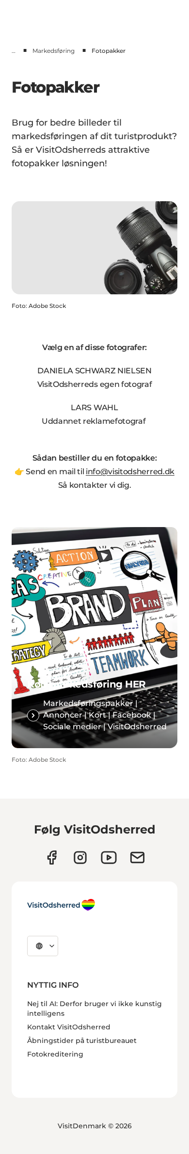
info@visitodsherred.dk (130, 471)
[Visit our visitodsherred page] (51, 857)
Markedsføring (53, 50)
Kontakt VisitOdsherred (68, 1027)
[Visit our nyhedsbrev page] (137, 857)
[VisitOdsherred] (61, 905)
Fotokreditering (55, 1054)
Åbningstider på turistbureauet (82, 1040)
